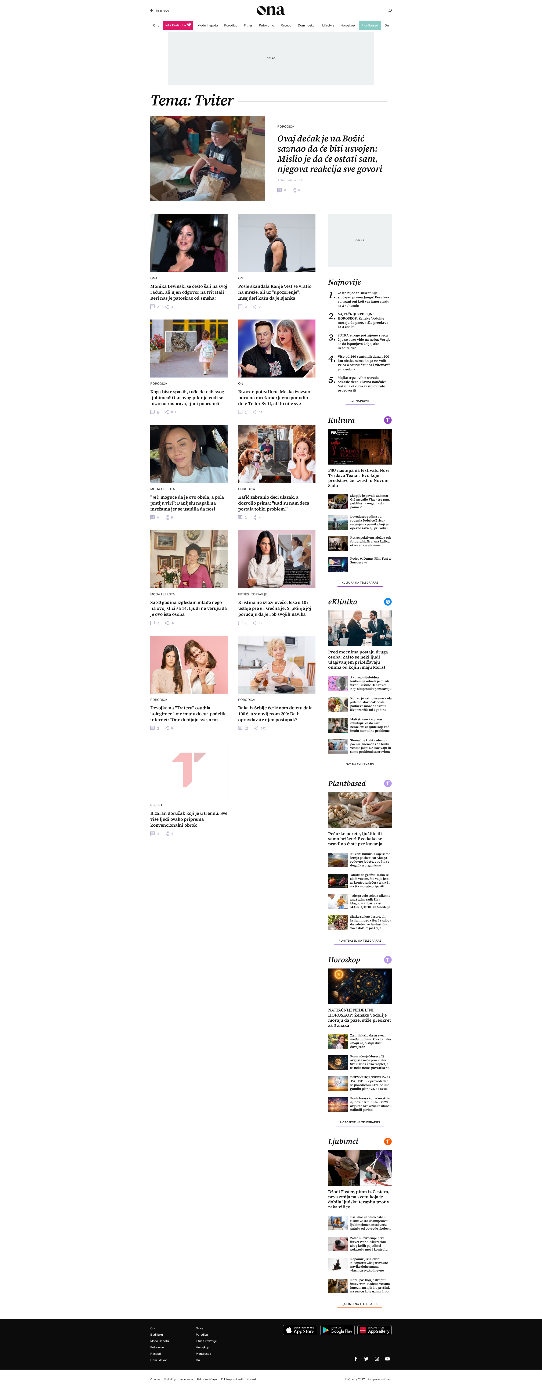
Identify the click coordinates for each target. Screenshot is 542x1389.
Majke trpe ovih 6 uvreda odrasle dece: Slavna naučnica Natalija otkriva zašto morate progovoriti (357, 383)
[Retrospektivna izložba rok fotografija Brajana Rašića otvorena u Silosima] (338, 543)
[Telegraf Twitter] (366, 1359)
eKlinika (342, 602)
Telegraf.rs (162, 10)
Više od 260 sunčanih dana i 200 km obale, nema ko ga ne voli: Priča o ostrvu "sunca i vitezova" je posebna (359, 362)
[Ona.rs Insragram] (377, 1359)
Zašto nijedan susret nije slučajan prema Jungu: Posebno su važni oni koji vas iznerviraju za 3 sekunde (358, 299)
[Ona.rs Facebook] (355, 1359)
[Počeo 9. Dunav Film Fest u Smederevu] (338, 564)
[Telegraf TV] (387, 1359)
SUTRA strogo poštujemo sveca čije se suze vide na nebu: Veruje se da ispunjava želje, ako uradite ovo (359, 341)
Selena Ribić (294, 180)
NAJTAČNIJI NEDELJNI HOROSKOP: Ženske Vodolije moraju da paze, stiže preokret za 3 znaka (358, 320)
